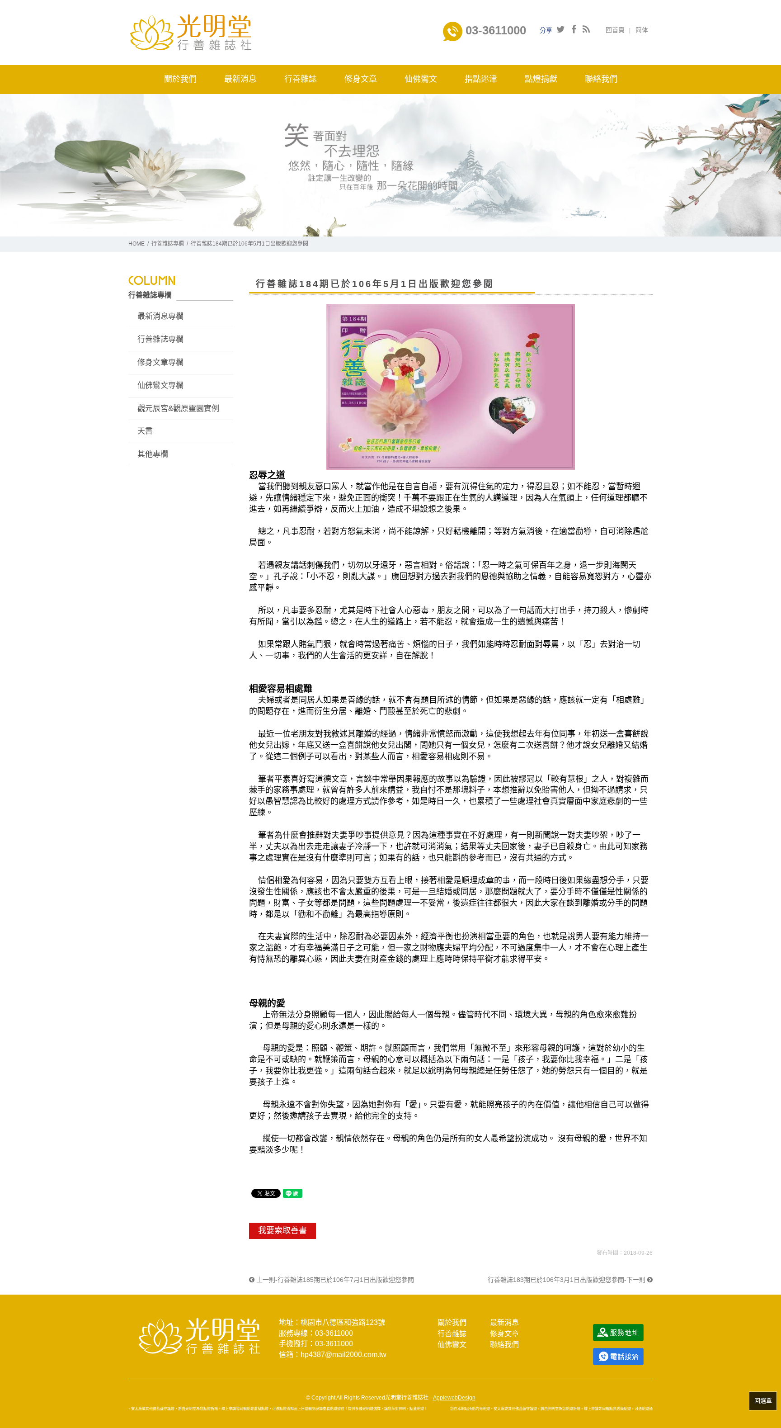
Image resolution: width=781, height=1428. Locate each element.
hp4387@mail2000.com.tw (343, 1354)
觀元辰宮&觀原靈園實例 (178, 408)
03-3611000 (494, 30)
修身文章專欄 (160, 362)
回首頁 (615, 29)
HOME (136, 244)
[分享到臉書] (573, 29)
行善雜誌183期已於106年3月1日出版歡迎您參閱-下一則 (567, 1279)
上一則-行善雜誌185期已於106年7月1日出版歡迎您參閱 (334, 1279)
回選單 (763, 1400)
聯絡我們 (504, 1344)
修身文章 (504, 1334)
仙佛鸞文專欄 (160, 385)
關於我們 (452, 1322)
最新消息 (504, 1322)
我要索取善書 (282, 1230)
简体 (641, 29)
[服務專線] (618, 1356)
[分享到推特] (560, 29)
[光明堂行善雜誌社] (190, 32)
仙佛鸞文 (452, 1344)
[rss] (586, 29)
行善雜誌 (452, 1334)
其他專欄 (152, 454)
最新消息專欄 (160, 316)
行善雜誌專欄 (167, 244)
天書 (145, 431)
